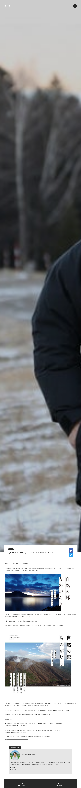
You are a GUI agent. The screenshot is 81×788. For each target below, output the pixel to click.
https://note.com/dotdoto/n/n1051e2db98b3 (16, 732)
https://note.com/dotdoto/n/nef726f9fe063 (16, 725)
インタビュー (10, 555)
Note (13, 771)
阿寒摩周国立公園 (18, 555)
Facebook (14, 769)
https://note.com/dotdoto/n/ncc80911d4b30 (16, 739)
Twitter (13, 767)
